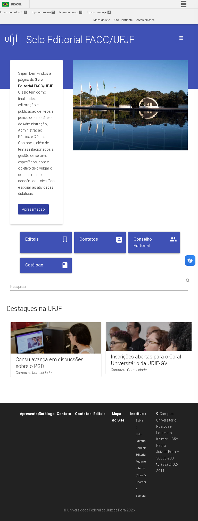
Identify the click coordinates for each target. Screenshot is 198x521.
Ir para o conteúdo (13, 12)
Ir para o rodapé (98, 12)
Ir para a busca (70, 12)
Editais (99, 414)
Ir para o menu (43, 12)
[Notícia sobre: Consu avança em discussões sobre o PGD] (56, 349)
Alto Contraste (123, 20)
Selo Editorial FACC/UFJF (80, 39)
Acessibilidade (145, 20)
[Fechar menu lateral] (181, 38)
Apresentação (32, 414)
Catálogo (46, 414)
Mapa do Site (101, 20)
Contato (64, 414)
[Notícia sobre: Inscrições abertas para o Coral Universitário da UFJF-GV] (151, 348)
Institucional (141, 414)
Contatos (83, 414)
